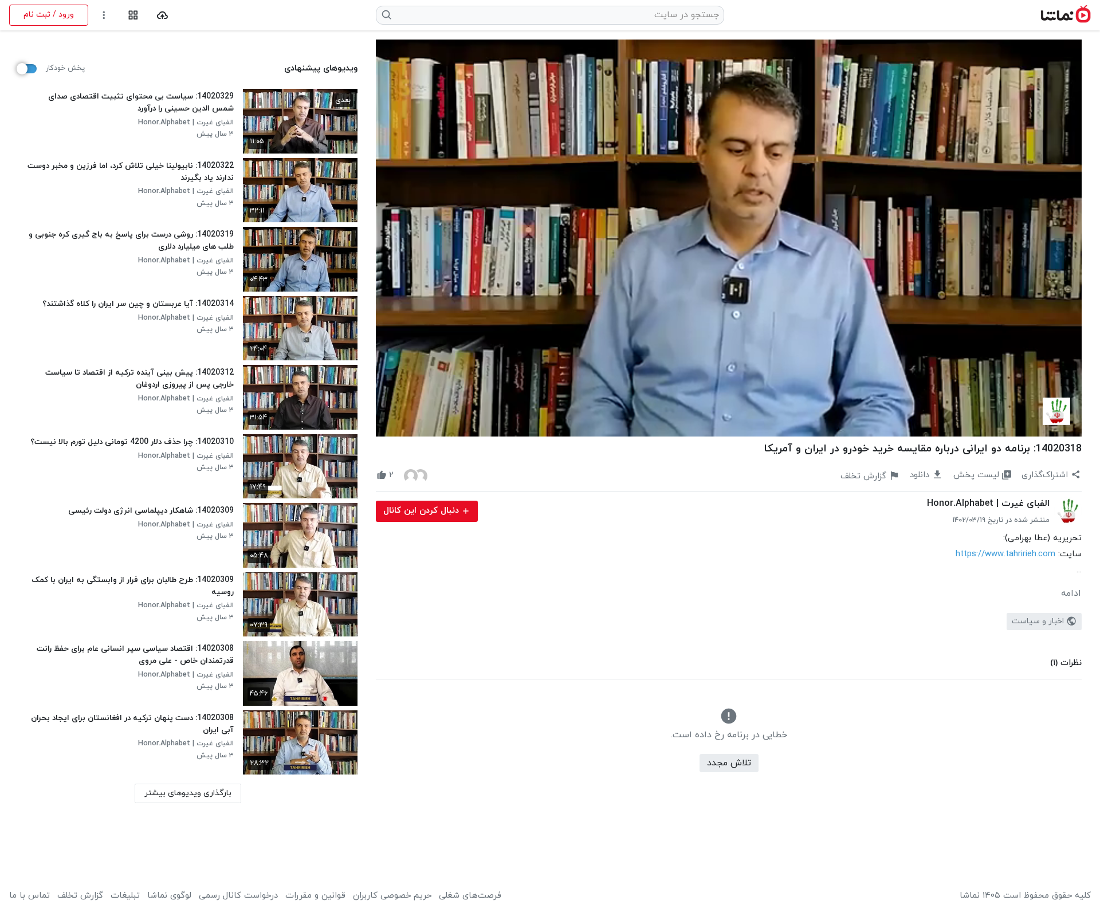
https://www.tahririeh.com (1005, 554)
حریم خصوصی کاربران (392, 896)
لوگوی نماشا (169, 896)
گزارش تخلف (80, 896)
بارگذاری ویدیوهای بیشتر (187, 793)
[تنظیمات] (104, 15)
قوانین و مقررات (315, 896)
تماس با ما (29, 896)
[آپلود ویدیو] (162, 15)
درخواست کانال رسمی (238, 896)
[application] (729, 238)
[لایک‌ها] (415, 475)
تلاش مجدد (729, 763)
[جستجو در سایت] (387, 15)
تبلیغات (125, 896)
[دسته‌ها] (133, 15)
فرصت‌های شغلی (470, 896)
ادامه (1071, 593)
